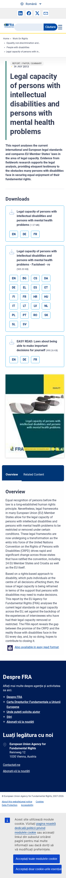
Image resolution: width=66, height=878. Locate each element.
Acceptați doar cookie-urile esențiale (39, 869)
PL (13, 315)
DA (46, 278)
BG (24, 278)
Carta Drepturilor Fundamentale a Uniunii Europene (33, 704)
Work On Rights (20, 38)
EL (24, 287)
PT (24, 315)
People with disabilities (18, 47)
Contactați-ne (11, 765)
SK (46, 315)
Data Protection (9, 805)
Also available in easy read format (37, 647)
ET (46, 287)
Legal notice (26, 801)
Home (6, 38)
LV (35, 306)
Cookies (40, 801)
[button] (20, 13)
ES (35, 287)
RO (35, 315)
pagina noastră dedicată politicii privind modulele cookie (35, 828)
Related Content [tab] (33, 474)
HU (46, 296)
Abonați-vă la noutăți (20, 722)
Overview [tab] (12, 474)
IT (13, 306)
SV (24, 324)
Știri (9, 717)
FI (13, 296)
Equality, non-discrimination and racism (26, 43)
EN (14, 234)
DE (24, 234)
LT (24, 306)
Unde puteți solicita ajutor (23, 712)
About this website (11, 801)
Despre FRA (14, 697)
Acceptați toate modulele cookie (36, 858)
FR (35, 234)
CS (35, 278)
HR (35, 296)
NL (46, 306)
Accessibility (27, 805)
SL (13, 324)
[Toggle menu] (59, 27)
